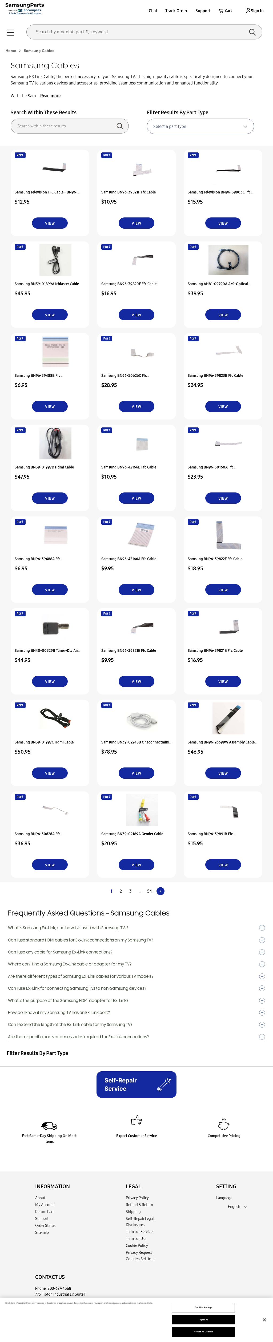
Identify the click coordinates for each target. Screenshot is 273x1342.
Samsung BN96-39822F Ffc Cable (215, 558)
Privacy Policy (137, 1197)
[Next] (160, 891)
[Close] (264, 1320)
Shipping (133, 1211)
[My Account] (247, 11)
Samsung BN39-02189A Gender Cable (132, 833)
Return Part (44, 1211)
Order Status (45, 1225)
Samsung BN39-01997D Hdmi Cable (44, 467)
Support (203, 11)
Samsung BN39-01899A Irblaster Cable (47, 283)
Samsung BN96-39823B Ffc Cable (215, 375)
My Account (45, 1204)
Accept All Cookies (203, 1332)
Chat (153, 11)
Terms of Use (136, 1238)
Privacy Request (139, 1252)
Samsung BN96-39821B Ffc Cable (215, 650)
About (40, 1197)
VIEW (50, 223)
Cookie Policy (137, 1245)
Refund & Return (139, 1204)
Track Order (176, 11)
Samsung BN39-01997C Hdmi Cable (44, 742)
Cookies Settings (203, 1307)
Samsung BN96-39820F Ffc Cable (128, 283)
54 (149, 891)
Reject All (203, 1320)
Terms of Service (139, 1231)
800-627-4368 (59, 1288)
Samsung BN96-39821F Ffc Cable (128, 192)
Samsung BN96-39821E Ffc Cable (128, 650)
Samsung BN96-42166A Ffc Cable (128, 558)
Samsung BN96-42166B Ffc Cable (128, 467)
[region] (136, 1320)
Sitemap (42, 1232)
